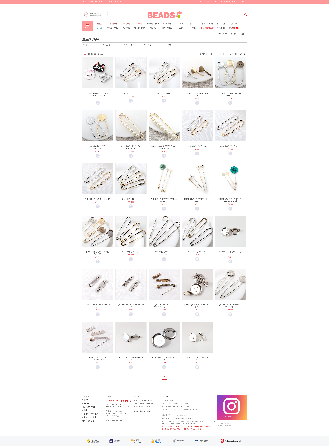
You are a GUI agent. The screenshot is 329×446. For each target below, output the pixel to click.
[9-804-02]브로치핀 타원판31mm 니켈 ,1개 (98, 306)
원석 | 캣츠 (194, 23)
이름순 (212, 54)
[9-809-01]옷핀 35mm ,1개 (131, 93)
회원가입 (209, 2)
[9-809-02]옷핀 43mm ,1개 (164, 93)
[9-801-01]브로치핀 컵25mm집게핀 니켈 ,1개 (197, 306)
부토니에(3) (147, 45)
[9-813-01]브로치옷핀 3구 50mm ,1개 (197, 146)
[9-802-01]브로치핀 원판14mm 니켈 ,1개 (131, 358)
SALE (234, 28)
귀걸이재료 (126, 28)
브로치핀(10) (127, 45)
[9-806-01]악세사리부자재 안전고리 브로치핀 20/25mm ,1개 (97, 94)
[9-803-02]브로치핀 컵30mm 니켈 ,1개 (164, 358)
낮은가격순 (243, 54)
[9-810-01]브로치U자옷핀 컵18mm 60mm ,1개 (230, 94)
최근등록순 (203, 54)
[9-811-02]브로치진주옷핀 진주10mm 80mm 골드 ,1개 (164, 147)
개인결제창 (221, 28)
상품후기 (85, 410)
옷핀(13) (85, 45)
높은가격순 (233, 54)
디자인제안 (113, 23)
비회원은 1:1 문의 (89, 417)
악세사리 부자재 (139, 28)
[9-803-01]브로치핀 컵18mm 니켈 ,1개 (230, 253)
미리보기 (98, 103)
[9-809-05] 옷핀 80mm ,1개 (197, 252)
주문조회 (227, 2)
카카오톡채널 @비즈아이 (91, 421)
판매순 (225, 54)
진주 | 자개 (234, 23)
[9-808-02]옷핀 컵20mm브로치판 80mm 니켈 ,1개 (230, 306)
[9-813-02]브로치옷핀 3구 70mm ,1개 (230, 146)
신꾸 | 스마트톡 (207, 23)
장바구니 (235, 2)
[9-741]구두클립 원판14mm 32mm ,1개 (197, 94)
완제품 (193, 28)
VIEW (185, 415)
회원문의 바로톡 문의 (90, 414)
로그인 (202, 2)
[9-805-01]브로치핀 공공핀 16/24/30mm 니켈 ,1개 (98, 358)
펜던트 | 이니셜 (112, 28)
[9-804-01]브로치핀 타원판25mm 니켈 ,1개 (131, 306)
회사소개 (85, 396)
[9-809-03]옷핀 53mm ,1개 (131, 199)
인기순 (218, 54)
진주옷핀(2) (106, 45)
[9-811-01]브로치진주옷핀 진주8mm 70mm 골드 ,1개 (131, 147)
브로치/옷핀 (240, 34)
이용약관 (85, 403)
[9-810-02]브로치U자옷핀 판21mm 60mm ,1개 (97, 147)
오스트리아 (167, 23)
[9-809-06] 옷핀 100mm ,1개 (164, 252)
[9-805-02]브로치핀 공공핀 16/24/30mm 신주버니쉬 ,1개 (164, 306)
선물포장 (180, 28)
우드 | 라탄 (221, 23)
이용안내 (85, 400)
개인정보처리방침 (89, 407)
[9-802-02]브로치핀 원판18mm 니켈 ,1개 (197, 358)
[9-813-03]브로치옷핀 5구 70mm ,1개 (97, 199)
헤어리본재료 (166, 28)
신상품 (99, 23)
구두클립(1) (168, 45)
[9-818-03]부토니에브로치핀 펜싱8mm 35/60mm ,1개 (197, 200)
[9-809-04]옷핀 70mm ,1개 (131, 252)
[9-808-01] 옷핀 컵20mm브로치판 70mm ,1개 (97, 253)
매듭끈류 (153, 28)
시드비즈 (180, 23)
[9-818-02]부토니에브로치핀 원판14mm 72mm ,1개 (230, 200)
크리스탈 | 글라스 (153, 23)
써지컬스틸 (126, 23)
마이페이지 (218, 2)
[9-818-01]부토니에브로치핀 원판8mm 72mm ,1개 (164, 200)
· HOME (220, 34)
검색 (245, 14)
